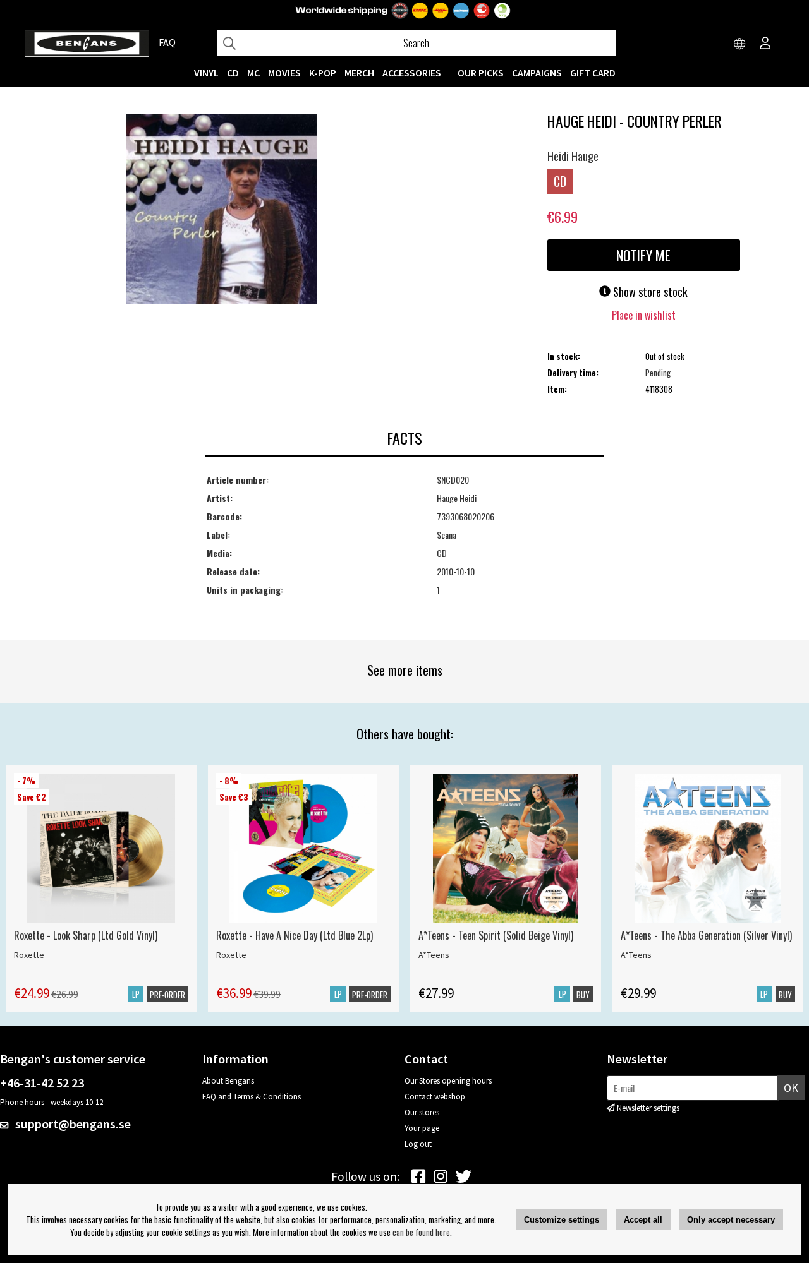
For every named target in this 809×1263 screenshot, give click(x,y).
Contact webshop (434, 1096)
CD (233, 72)
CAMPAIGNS (537, 72)
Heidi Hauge (573, 156)
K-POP (322, 72)
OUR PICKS (481, 72)
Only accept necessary (731, 1219)
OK (791, 1087)
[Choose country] (740, 44)
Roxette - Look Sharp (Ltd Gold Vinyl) (85, 935)
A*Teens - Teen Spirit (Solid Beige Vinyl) (495, 935)
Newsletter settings (648, 1108)
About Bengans (228, 1080)
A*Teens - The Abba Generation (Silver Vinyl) (706, 935)
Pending (658, 372)
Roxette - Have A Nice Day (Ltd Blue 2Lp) (294, 935)
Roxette (29, 955)
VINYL (206, 72)
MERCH (359, 72)
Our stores (421, 1112)
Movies (284, 72)
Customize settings (561, 1219)
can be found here (421, 1232)
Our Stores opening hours (448, 1080)
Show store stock (649, 292)
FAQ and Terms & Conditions (251, 1096)
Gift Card (593, 72)
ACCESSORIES (411, 72)
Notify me (643, 255)
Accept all (643, 1219)
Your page (421, 1128)
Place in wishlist (644, 315)
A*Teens (433, 955)
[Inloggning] (765, 44)
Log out (418, 1144)
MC (253, 72)
